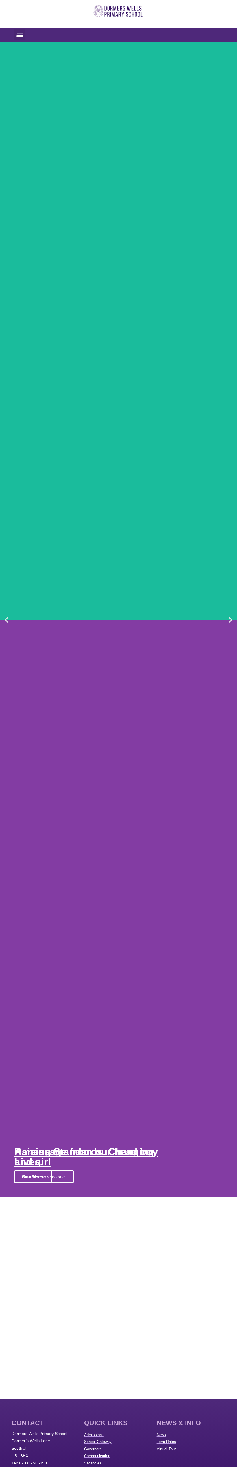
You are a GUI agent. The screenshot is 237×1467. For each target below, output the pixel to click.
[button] (19, 34)
